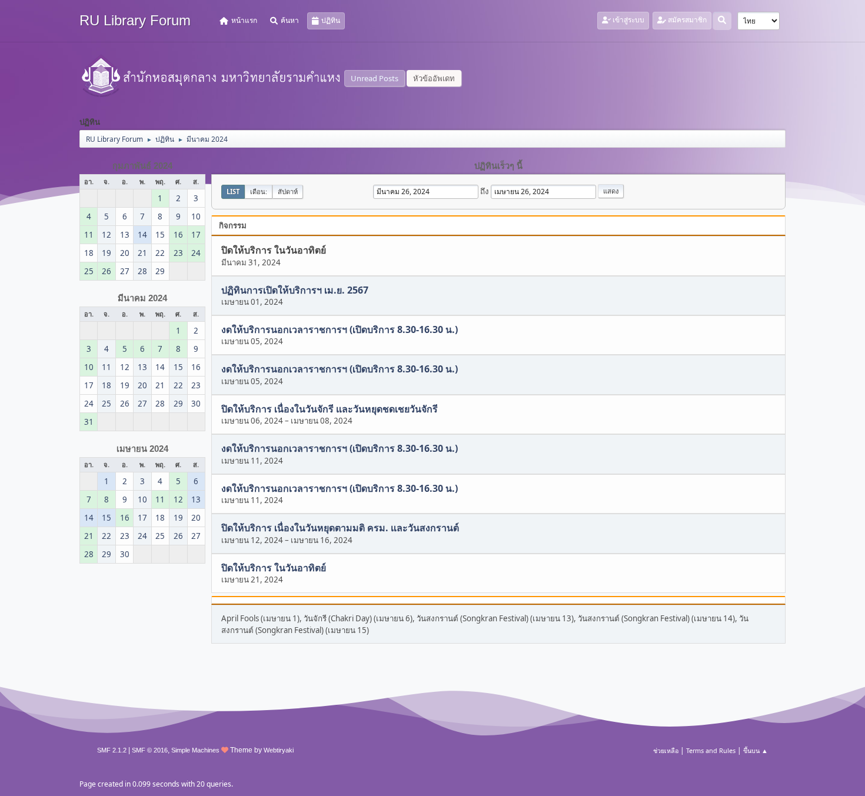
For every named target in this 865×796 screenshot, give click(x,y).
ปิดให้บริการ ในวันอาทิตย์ (273, 567)
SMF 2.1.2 (112, 750)
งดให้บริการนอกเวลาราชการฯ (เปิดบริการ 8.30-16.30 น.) (339, 329)
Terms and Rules (711, 750)
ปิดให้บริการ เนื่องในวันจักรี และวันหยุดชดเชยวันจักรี (329, 408)
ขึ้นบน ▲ (755, 750)
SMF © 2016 (150, 750)
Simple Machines (195, 750)
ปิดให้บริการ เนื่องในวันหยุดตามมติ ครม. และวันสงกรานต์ (340, 528)
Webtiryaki (279, 750)
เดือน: (258, 191)
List (233, 191)
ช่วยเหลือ (665, 750)
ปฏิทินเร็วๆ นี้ (498, 166)
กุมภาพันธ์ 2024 (142, 166)
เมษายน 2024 (142, 449)
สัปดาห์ (288, 191)
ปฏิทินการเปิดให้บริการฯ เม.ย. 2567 (294, 290)
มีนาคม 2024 (142, 298)
